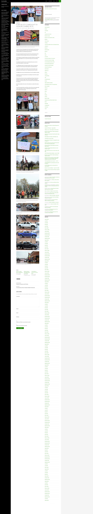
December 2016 (47, 420)
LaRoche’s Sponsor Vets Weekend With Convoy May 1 (27, 272)
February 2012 (47, 488)
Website (17, 316)
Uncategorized (47, 105)
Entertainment (47, 49)
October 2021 (47, 319)
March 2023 (46, 290)
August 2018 (47, 385)
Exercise (46, 51)
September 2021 (47, 321)
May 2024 (46, 266)
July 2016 (46, 429)
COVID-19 (46, 46)
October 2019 (47, 361)
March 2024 (46, 269)
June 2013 (46, 472)
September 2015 (47, 446)
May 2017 (46, 411)
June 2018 (46, 389)
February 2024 (47, 271)
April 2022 (46, 309)
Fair (45, 53)
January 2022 (47, 314)
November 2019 (47, 359)
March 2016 (46, 436)
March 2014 (46, 467)
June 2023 (46, 285)
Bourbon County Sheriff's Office (49, 37)
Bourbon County (47, 35)
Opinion (46, 89)
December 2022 (47, 295)
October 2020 (47, 340)
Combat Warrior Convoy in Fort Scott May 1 (34, 272)
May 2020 (46, 349)
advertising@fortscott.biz (48, 19)
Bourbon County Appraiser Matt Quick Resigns (5, 45)
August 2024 (47, 260)
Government (47, 68)
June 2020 (46, 347)
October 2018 (47, 382)
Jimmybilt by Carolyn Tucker (49, 138)
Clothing (46, 42)
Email (17, 312)
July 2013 (46, 470)
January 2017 (47, 418)
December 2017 (47, 399)
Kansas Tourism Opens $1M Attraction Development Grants (51, 193)
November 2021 (47, 318)
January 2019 (47, 377)
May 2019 (46, 370)
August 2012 (47, 481)
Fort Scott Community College (49, 60)
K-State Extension (47, 79)
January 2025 (47, 252)
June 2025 (46, 243)
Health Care (46, 70)
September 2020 (47, 342)
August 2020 (47, 344)
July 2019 (46, 366)
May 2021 (46, 328)
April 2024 (46, 267)
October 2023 (47, 278)
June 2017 (46, 410)
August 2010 (47, 500)
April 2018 (46, 392)
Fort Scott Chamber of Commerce (50, 58)
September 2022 (47, 300)
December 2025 (47, 233)
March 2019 (46, 373)
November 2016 (47, 422)
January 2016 (47, 439)
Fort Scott (46, 56)
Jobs (45, 77)
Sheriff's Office (47, 98)
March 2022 (46, 311)
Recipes (46, 94)
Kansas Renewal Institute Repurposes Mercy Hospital (51, 189)
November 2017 (47, 401)
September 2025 (47, 238)
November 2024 (47, 255)
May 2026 (46, 224)
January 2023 (47, 293)
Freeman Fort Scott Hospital (49, 65)
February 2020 (47, 354)
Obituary (46, 87)
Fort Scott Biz (4, 1)
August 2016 (47, 427)
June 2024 (46, 264)
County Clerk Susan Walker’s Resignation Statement (51, 200)
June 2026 (46, 222)
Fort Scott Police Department (49, 63)
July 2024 (46, 262)
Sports (46, 101)
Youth (46, 108)
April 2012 (46, 484)
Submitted (46, 103)
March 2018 (46, 394)
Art (45, 32)
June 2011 (46, 498)
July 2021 (46, 325)
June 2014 (46, 465)
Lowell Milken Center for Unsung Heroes (51, 84)
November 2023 (47, 276)
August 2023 (47, 281)
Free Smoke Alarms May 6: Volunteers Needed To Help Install (25, 287)
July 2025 (46, 241)
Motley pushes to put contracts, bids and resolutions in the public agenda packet (52, 143)
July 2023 (46, 283)
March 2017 (46, 415)
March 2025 (46, 248)
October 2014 (47, 460)
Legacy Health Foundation (49, 82)
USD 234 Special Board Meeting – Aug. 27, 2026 (52, 153)
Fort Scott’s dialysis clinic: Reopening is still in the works (5, 79)
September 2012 (47, 479)
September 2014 (47, 462)
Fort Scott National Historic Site (49, 61)
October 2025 (47, 236)
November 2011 (47, 493)
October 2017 (47, 403)
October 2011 (47, 495)
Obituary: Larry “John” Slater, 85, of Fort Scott (51, 129)
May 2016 (46, 432)
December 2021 (47, 316)
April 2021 (46, 330)
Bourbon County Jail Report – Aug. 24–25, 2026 (52, 167)
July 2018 (46, 387)
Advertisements (47, 27)
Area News (46, 30)
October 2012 (47, 477)
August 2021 (47, 323)
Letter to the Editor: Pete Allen (54, 195)
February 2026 (47, 229)
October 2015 (47, 444)
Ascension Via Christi (48, 34)
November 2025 (47, 234)
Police (46, 91)
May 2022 (46, 307)
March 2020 (46, 352)
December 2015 (47, 441)
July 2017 (46, 408)
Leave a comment (31, 28)
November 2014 (47, 458)
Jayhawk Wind (47, 75)
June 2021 (46, 326)
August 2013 (47, 469)
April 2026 (46, 226)
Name (17, 308)
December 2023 (47, 274)
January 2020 (47, 356)
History (46, 72)
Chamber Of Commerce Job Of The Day (22, 284)
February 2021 (47, 333)
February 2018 (47, 396)
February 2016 (47, 437)
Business (46, 39)
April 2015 (46, 451)
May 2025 (46, 245)
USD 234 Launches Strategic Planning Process (5, 55)
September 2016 (47, 425)
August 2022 (47, 302)
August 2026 (47, 219)
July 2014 (46, 463)
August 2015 (47, 448)
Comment (18, 296)
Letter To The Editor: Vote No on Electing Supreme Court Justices (52, 177)
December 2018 (47, 378)
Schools (46, 96)
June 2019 (46, 368)
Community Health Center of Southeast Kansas (52, 44)
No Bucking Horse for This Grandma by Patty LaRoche (51, 209)
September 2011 (47, 496)
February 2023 (47, 292)
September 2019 (47, 363)
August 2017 (47, 406)
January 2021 (47, 335)
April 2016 (46, 434)
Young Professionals (48, 118)
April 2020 (46, 351)
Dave (2, 26)
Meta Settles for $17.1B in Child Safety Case (51, 136)
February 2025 (47, 250)
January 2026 (47, 231)
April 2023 (46, 288)
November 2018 (47, 380)
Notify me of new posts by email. (21, 325)
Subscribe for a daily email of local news (51, 8)
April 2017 (46, 413)
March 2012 (46, 486)
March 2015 (46, 453)
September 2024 (47, 259)
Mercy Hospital (47, 86)
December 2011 (47, 491)
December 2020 (47, 337)
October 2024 (47, 257)
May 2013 (46, 474)
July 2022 (46, 304)
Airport (46, 28)
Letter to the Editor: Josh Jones (54, 202)
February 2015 (47, 455)
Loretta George (24, 28)
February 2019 (47, 375)
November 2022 (47, 297)
